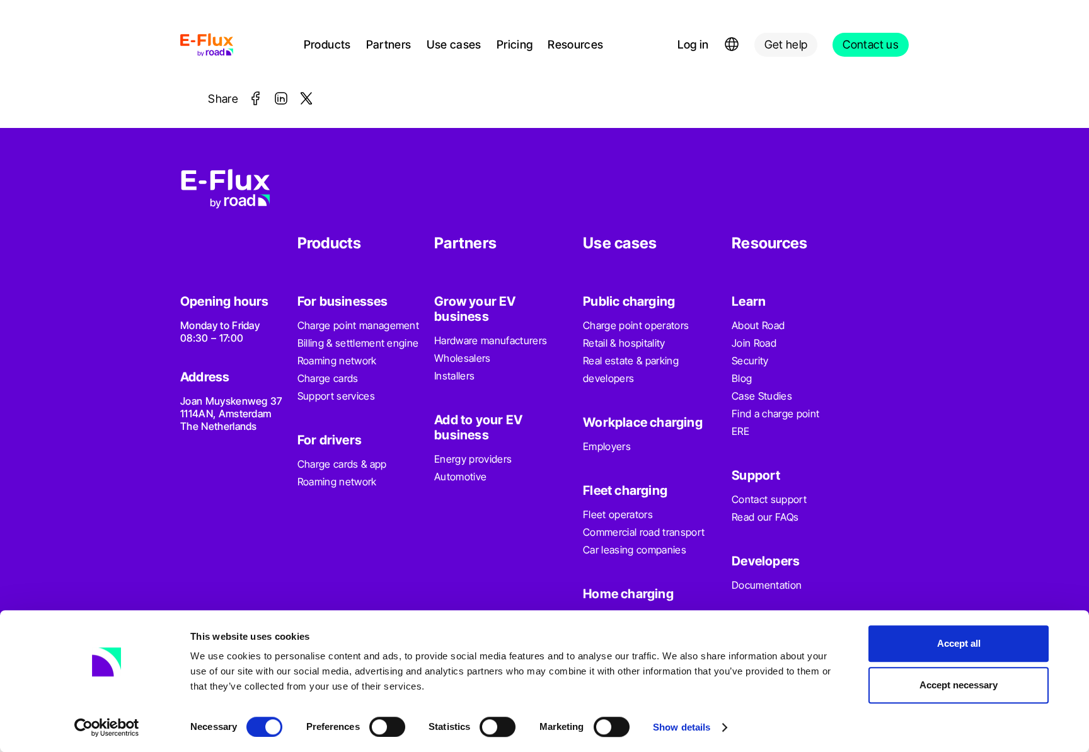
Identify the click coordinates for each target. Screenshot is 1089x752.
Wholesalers (462, 358)
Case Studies (762, 396)
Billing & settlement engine (358, 343)
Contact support (769, 499)
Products (327, 44)
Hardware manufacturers (490, 340)
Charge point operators (636, 325)
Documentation (767, 585)
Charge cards (328, 378)
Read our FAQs (765, 517)
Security (750, 360)
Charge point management (358, 325)
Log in (692, 44)
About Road (758, 325)
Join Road (754, 343)
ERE (740, 431)
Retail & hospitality (624, 343)
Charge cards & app (342, 464)
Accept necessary (958, 685)
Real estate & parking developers (631, 369)
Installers (454, 375)
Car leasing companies (634, 549)
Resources (575, 44)
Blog (742, 378)
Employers (607, 446)
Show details (681, 727)
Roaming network (337, 360)
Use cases (454, 44)
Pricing (515, 44)
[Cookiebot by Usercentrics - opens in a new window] (107, 727)
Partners (389, 44)
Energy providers (473, 459)
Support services (336, 396)
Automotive (460, 476)
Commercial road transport (644, 532)
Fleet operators (618, 514)
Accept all (959, 643)
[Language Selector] (731, 45)
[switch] (387, 727)
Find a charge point (775, 413)
